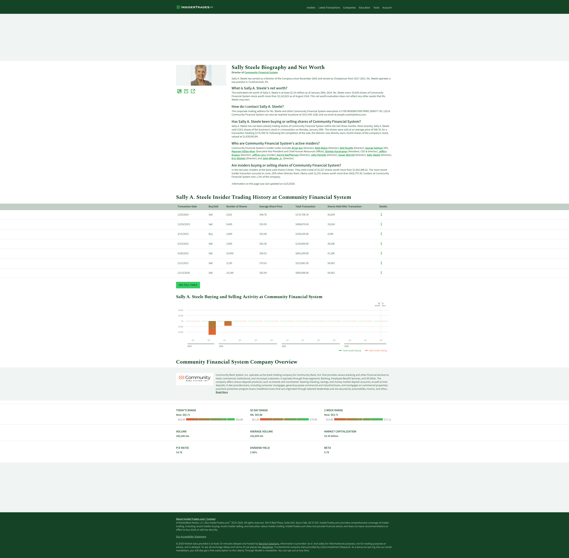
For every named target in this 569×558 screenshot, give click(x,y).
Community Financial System (261, 73)
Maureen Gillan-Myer (243, 152)
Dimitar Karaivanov (336, 152)
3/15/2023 (183, 234)
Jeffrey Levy (259, 155)
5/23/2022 (183, 244)
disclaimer (267, 547)
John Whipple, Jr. (273, 159)
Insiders (311, 8)
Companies (349, 8)
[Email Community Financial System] (186, 91)
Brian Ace (297, 148)
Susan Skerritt (346, 155)
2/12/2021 (183, 263)
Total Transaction (305, 207)
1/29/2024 (183, 215)
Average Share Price (270, 207)
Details (383, 207)
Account (387, 8)
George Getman (374, 148)
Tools (376, 8)
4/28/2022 (183, 254)
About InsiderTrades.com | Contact (195, 519)
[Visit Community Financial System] (193, 91)
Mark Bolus (321, 148)
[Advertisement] (265, 37)
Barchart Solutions (269, 544)
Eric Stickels (239, 159)
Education (364, 8)
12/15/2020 (184, 273)
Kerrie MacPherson (288, 155)
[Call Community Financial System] (179, 91)
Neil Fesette (346, 148)
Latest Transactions (329, 8)
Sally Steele (373, 155)
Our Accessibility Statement (191, 537)
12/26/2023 (184, 224)
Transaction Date (187, 207)
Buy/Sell (213, 207)
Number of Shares (236, 207)
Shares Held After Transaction (344, 207)
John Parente (318, 155)
